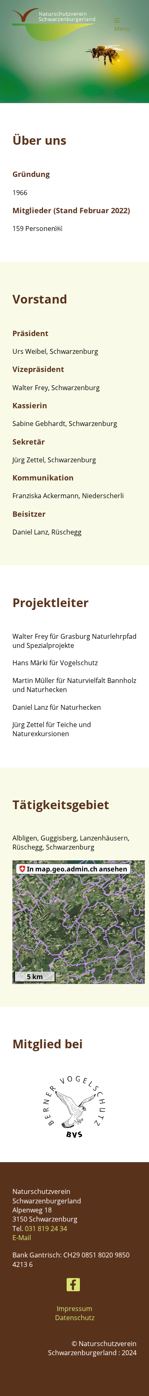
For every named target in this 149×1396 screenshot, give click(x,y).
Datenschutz (74, 1317)
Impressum (74, 1308)
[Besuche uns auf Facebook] (73, 1286)
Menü (122, 29)
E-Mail (21, 1237)
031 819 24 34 (46, 1228)
